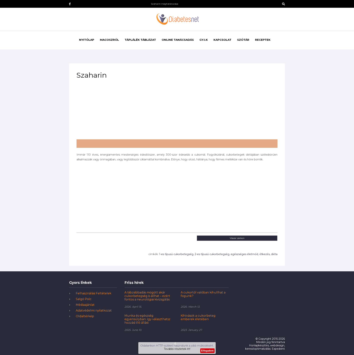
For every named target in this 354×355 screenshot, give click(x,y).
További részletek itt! (177, 349)
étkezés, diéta (268, 254)
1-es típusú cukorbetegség (176, 254)
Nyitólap (86, 39)
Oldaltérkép (85, 316)
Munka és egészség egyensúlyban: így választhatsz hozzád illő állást (147, 319)
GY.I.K (203, 39)
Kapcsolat (222, 39)
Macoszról (109, 39)
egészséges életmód (244, 254)
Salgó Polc (83, 299)
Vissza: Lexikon (237, 238)
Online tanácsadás (178, 39)
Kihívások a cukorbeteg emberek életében (198, 317)
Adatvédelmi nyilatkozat (94, 310)
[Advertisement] (177, 111)
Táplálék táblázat (140, 39)
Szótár (243, 39)
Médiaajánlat (85, 305)
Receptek (262, 39)
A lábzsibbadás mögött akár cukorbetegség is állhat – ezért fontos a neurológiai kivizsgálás (147, 296)
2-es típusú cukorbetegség (212, 254)
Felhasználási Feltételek (93, 293)
